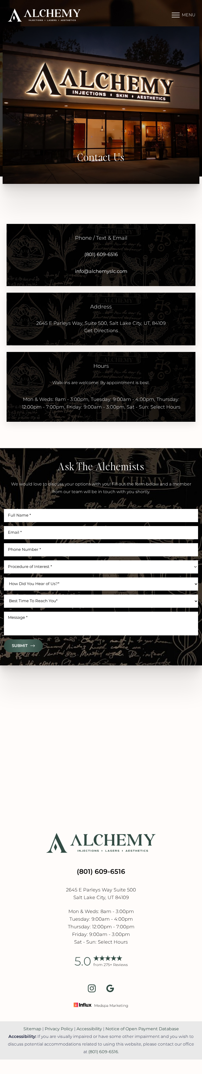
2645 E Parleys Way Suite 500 (101, 890)
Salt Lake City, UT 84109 (101, 897)
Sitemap (32, 1029)
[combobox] (101, 566)
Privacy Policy (59, 1029)
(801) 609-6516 (101, 254)
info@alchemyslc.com (101, 271)
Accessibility (89, 1029)
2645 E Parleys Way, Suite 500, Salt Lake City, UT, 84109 (101, 323)
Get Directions (101, 331)
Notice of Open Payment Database (142, 1029)
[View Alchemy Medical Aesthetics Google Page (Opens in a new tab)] (110, 991)
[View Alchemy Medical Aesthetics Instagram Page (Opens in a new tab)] (92, 991)
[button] (176, 15)
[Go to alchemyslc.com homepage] (54, 15)
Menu (188, 15)
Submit (20, 646)
